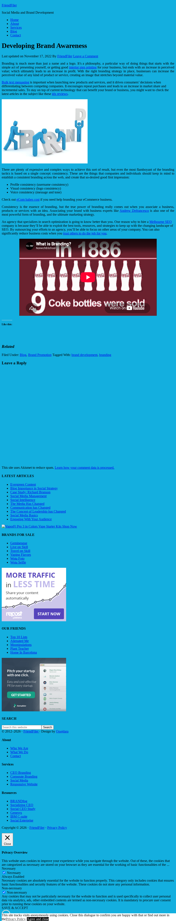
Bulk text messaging (15, 82)
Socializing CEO (21, 805)
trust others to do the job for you (84, 233)
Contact (15, 756)
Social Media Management (28, 496)
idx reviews (60, 94)
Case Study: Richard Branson (30, 492)
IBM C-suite (18, 816)
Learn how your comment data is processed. (84, 467)
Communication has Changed (30, 507)
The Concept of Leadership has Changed (38, 511)
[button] (45, 131)
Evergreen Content (23, 484)
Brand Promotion (40, 355)
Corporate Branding (23, 776)
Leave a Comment (85, 56)
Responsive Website (24, 784)
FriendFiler (9, 5)
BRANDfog (18, 801)
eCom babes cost (28, 199)
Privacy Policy (57, 827)
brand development (84, 355)
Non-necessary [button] (12, 888)
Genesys (16, 812)
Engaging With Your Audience (31, 519)
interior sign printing (83, 67)
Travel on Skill (20, 551)
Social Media (19, 780)
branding (105, 355)
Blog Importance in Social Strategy (34, 488)
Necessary (14, 873)
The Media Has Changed (27, 504)
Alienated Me (19, 641)
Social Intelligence (22, 500)
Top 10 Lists (18, 637)
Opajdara (62, 731)
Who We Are (19, 748)
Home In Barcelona (23, 652)
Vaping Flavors (20, 554)
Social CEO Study (22, 809)
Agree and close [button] (38, 919)
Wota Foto (17, 558)
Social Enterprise (21, 820)
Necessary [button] (9, 868)
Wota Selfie (18, 562)
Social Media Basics (24, 515)
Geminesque (18, 543)
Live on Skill (19, 547)
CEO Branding (20, 772)
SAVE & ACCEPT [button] (15, 908)
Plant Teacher (19, 648)
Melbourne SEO (160, 222)
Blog (23, 355)
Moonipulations (21, 645)
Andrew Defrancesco (134, 210)
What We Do (19, 752)
